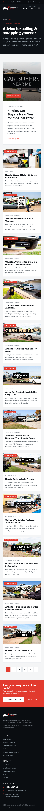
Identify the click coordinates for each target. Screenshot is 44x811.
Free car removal (9, 742)
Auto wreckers (8, 755)
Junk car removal (9, 749)
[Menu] (39, 8)
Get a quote (32, 699)
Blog (4, 774)
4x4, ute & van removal (11, 752)
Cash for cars (7, 739)
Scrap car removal (9, 746)
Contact (5, 778)
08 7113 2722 (14, 699)
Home (5, 20)
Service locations (9, 771)
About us (6, 765)
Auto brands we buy (10, 768)
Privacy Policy (7, 808)
